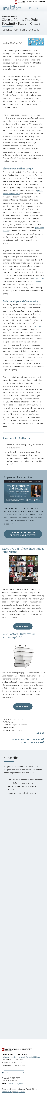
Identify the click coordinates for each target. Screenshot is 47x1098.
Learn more (23, 626)
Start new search (31, 742)
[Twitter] (30, 7)
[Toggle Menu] (42, 8)
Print (41, 733)
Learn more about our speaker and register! (23, 533)
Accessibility (7, 1092)
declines (37, 326)
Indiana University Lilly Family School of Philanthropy (23, 1057)
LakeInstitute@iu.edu (15, 1083)
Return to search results (27, 739)
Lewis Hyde (38, 278)
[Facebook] (33, 7)
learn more (23, 706)
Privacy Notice (19, 1092)
